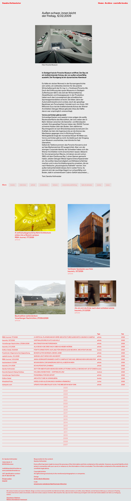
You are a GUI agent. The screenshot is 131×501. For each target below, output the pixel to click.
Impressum (23, 499)
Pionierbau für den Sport (44, 375)
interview (23, 185)
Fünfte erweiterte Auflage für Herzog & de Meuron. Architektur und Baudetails (63, 350)
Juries (99, 185)
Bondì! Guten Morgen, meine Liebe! (48, 353)
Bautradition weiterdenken (26, 315)
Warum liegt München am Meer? (47, 356)
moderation (44, 185)
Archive (108, 3)
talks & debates (87, 185)
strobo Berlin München (41, 479)
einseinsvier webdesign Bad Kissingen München (50, 484)
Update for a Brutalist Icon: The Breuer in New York (55, 384)
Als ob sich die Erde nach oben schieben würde (94, 308)
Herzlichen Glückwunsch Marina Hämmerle (52, 381)
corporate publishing (69, 185)
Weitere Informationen (13, 499)
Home (101, 3)
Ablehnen (17, 498)
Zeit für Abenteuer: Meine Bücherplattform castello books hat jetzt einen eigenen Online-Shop (65, 368)
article (33, 185)
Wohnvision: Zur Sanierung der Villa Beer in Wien (54, 362)
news (108, 185)
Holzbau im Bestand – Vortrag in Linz (49, 372)
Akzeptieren (10, 498)
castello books (120, 3)
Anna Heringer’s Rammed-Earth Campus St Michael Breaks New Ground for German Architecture (65, 359)
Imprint (4, 481)
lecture (55, 185)
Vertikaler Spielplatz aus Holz (80, 269)
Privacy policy (7, 479)
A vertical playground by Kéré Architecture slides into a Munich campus (33, 233)
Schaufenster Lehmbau (43, 365)
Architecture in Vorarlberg (45, 378)
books (12, 185)
